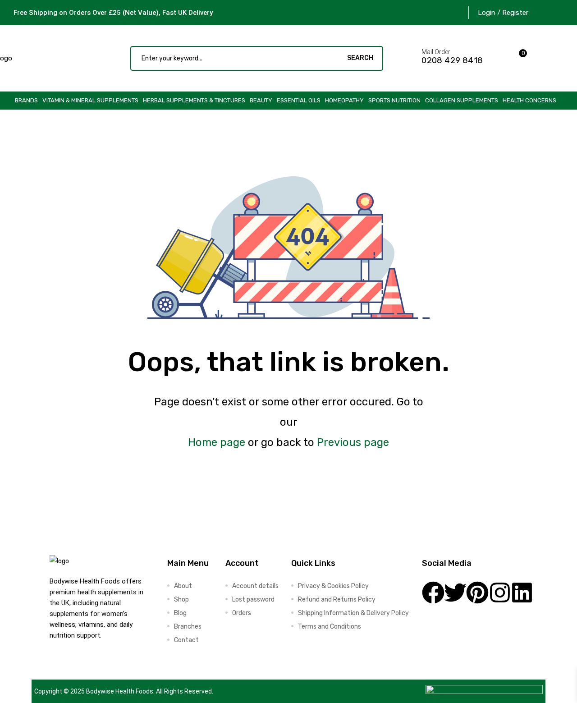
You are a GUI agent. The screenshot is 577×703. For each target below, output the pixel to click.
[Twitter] (455, 592)
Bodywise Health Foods (119, 691)
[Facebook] (433, 592)
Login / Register (503, 13)
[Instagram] (500, 592)
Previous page (353, 442)
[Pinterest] (477, 592)
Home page (216, 442)
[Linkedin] (522, 592)
